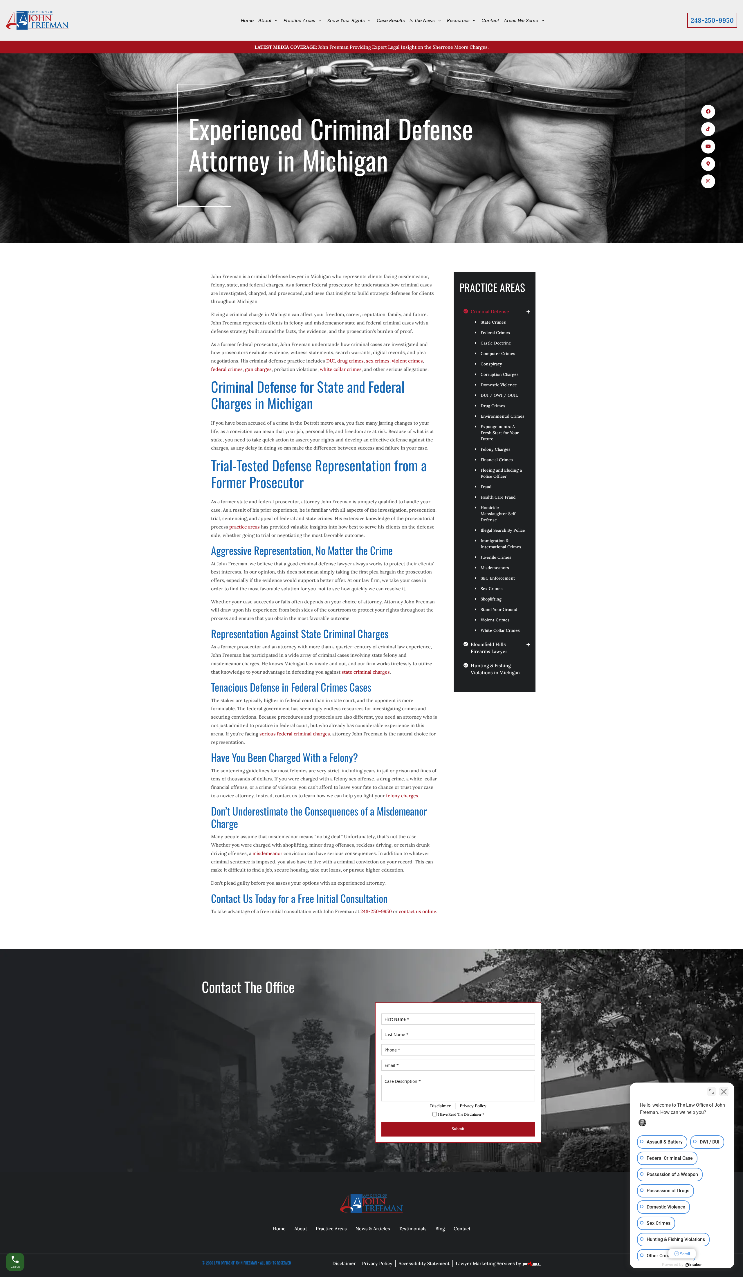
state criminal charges (366, 672)
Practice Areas (331, 1228)
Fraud (486, 486)
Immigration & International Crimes (501, 543)
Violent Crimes (495, 620)
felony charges (402, 795)
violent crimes (407, 361)
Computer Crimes (498, 353)
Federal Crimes (495, 332)
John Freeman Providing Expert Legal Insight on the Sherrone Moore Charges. (403, 47)
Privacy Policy (473, 1105)
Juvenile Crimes (496, 557)
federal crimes (227, 369)
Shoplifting (491, 599)
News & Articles (373, 1228)
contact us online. (418, 911)
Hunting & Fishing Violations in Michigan (495, 669)
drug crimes (350, 361)
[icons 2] (708, 129)
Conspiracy (491, 364)
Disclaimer (440, 1105)
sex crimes (377, 361)
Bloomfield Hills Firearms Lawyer (489, 647)
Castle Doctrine (496, 343)
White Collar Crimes (500, 630)
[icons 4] (708, 164)
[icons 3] (708, 147)
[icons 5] (708, 181)
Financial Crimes (497, 459)
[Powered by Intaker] (693, 1265)
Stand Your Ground (499, 609)
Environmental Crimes (502, 416)
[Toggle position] (711, 1091)
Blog (440, 1228)
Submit (458, 1129)
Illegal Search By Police (503, 530)
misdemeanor (268, 853)
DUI (330, 361)
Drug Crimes (493, 405)
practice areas (244, 527)
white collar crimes (341, 369)
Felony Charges (496, 449)
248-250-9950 (712, 20)
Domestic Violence (499, 384)
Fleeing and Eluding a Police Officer (501, 473)
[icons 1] (708, 112)
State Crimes (493, 322)
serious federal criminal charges (294, 734)
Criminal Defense (490, 311)
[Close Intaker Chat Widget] (723, 1091)
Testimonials (413, 1228)
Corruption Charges (500, 374)
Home (279, 1228)
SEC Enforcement (498, 578)
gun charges (258, 369)
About (300, 1228)
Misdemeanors (495, 567)
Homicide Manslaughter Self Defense (498, 513)
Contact (462, 1228)
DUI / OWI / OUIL (499, 395)
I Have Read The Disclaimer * (460, 1114)
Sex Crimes (492, 588)
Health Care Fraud (498, 497)
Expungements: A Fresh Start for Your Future (500, 432)
